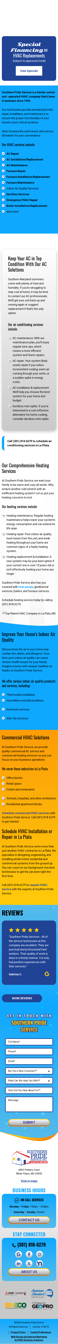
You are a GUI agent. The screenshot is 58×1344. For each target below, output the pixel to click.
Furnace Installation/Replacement (28, 176)
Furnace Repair (16, 171)
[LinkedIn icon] (18, 1263)
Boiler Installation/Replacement (26, 205)
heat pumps (25, 586)
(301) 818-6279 (31, 1244)
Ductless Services (17, 194)
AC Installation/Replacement (24, 159)
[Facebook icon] (29, 1254)
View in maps (29, 1181)
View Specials (29, 70)
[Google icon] (18, 1254)
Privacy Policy (18, 1332)
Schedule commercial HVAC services (25, 813)
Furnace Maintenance (20, 182)
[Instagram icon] (39, 1254)
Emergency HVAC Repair (22, 200)
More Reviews (22, 998)
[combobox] (29, 1071)
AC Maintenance (17, 165)
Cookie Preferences (40, 1332)
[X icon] (29, 1263)
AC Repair (12, 153)
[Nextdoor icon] (39, 1263)
